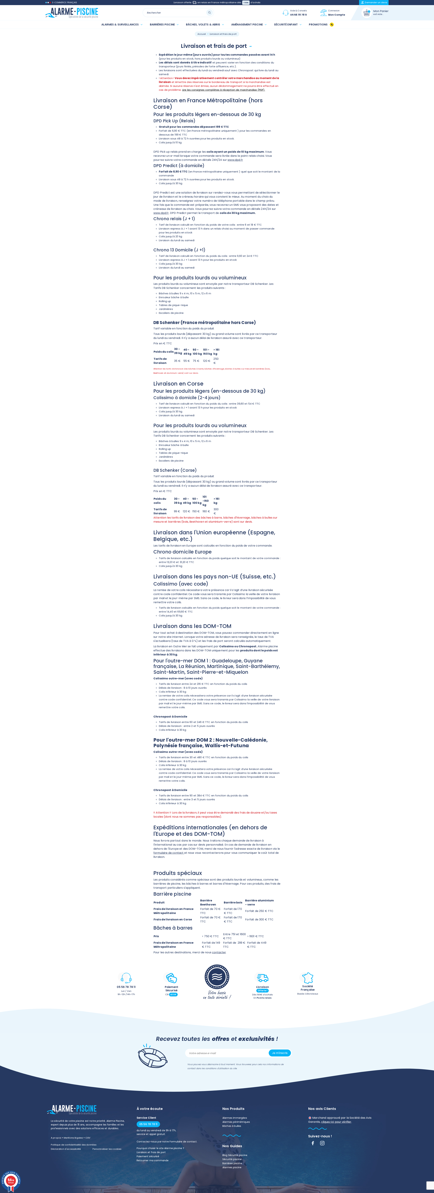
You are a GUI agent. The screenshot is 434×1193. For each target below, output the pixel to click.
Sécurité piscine (232, 1159)
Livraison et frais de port (151, 1152)
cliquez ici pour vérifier (336, 1122)
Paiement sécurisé (148, 1156)
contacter (219, 952)
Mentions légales (73, 1137)
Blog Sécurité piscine (234, 1155)
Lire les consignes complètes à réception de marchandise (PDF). (223, 90)
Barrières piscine (232, 1163)
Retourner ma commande (153, 1160)
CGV (87, 1137)
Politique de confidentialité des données (73, 1144)
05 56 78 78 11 (126, 987)
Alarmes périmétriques (236, 1122)
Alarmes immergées (234, 1118)
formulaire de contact (168, 853)
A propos (56, 1137)
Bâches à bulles (231, 1126)
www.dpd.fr (235, 160)
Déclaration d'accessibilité (66, 1149)
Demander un (376, 2)
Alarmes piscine (231, 1167)
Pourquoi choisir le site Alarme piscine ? (160, 1148)
